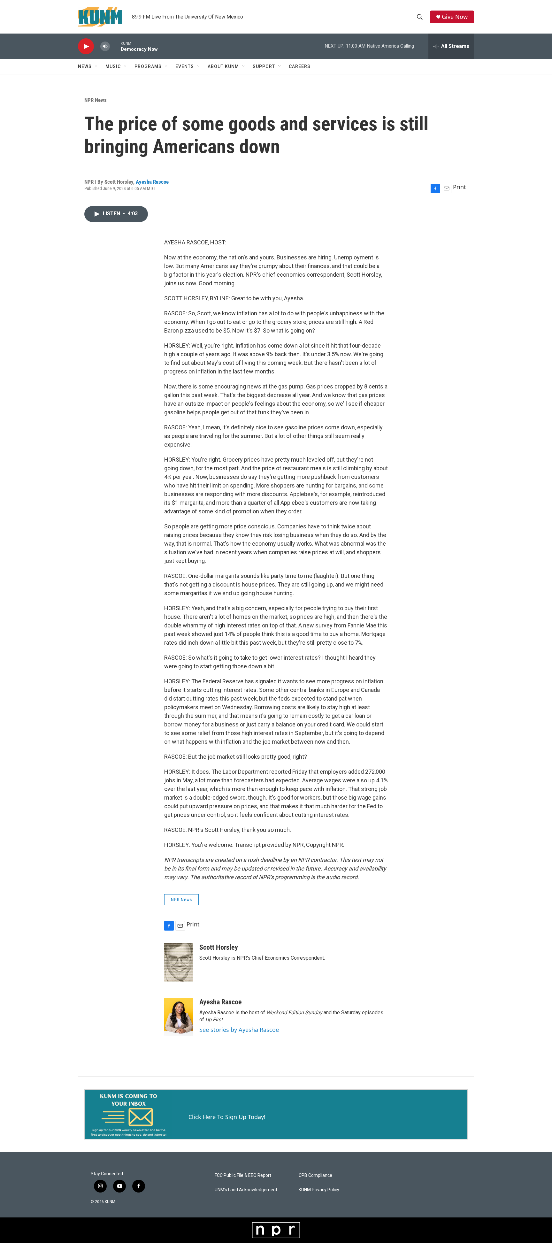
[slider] (115, 46)
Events (184, 66)
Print (459, 187)
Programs (148, 66)
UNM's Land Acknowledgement (246, 1189)
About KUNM (223, 66)
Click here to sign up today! (226, 1117)
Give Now (455, 16)
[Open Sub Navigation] (96, 66)
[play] (86, 46)
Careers (299, 66)
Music (113, 66)
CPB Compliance (315, 1175)
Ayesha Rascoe (152, 182)
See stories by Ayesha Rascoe (239, 1029)
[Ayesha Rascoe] (178, 1017)
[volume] (105, 46)
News (85, 66)
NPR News (95, 100)
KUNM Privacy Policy (319, 1189)
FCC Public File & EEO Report (243, 1175)
